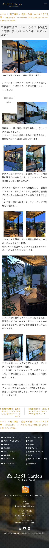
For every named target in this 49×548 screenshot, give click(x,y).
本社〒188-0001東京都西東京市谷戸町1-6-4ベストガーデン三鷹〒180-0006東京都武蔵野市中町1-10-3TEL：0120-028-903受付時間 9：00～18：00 (24, 512)
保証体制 (7, 455)
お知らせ (7, 444)
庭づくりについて (10, 452)
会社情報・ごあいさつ (11, 437)
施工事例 (7, 448)
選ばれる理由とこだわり (12, 441)
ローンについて (9, 464)
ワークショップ (9, 459)
